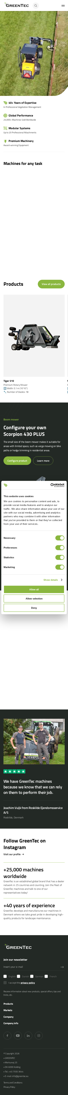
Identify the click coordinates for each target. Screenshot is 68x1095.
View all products (51, 284)
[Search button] (36, 6)
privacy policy (28, 983)
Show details (50, 580)
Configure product (17, 461)
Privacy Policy (9, 1087)
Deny (34, 607)
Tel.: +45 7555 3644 (14, 1071)
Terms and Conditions (12, 1082)
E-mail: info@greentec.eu (16, 1076)
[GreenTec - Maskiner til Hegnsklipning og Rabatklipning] (16, 5)
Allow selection (34, 598)
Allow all (34, 589)
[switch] (59, 547)
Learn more (43, 461)
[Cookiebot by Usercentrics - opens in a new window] (50, 485)
